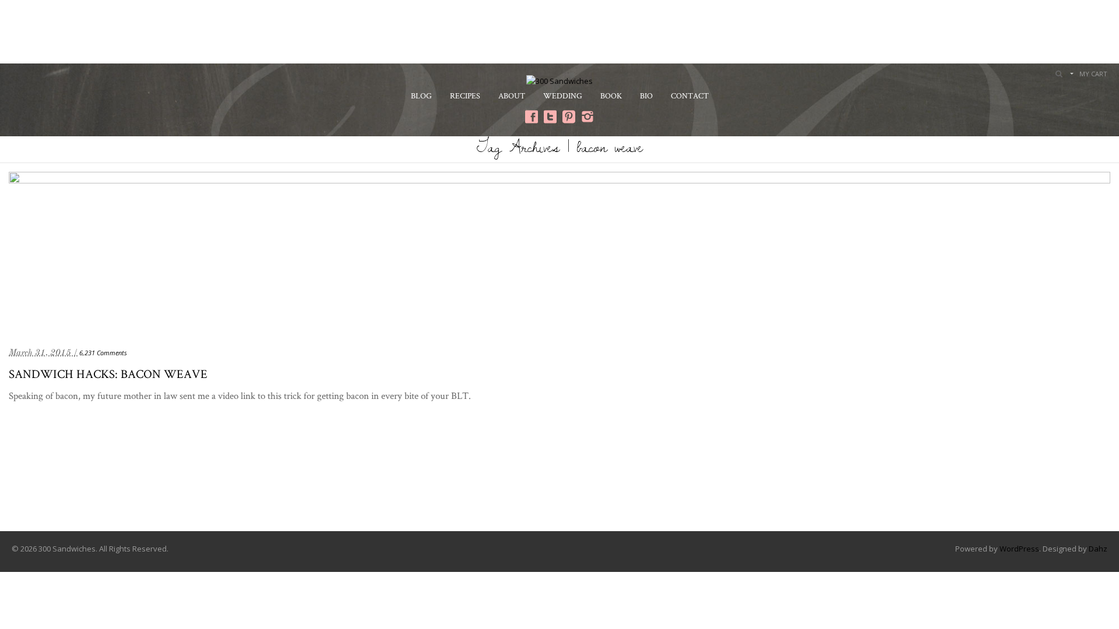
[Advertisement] (559, 30)
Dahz (1098, 548)
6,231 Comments (103, 352)
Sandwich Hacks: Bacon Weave (108, 373)
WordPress (1019, 548)
